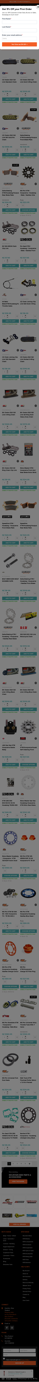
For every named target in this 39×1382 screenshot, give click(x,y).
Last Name (6, 27)
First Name (6, 19)
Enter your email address (12, 35)
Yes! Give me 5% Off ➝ (19, 44)
